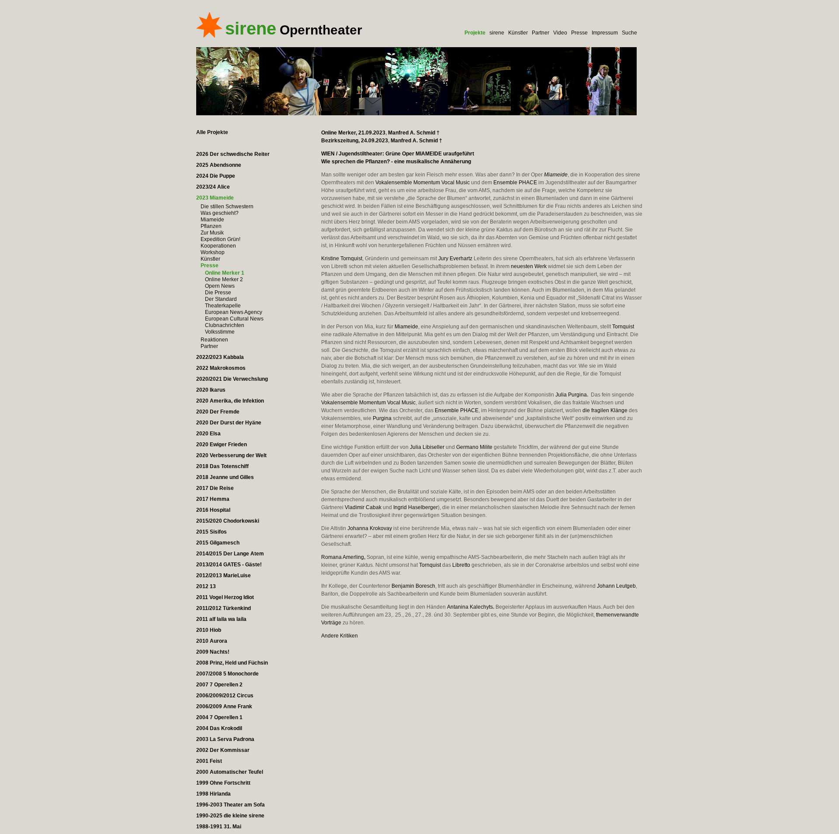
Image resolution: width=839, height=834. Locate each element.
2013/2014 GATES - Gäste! (229, 565)
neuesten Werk (529, 266)
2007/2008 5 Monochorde (227, 674)
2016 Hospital (213, 510)
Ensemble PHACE (515, 182)
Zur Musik (212, 233)
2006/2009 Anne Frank (224, 706)
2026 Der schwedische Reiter (233, 154)
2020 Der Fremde (217, 412)
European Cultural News (234, 319)
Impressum (605, 33)
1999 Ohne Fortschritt (223, 783)
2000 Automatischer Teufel (229, 772)
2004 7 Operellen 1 (219, 717)
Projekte (475, 33)
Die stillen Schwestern (227, 206)
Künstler (518, 33)
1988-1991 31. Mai (218, 827)
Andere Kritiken (339, 636)
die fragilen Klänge (605, 410)
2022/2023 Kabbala (220, 357)
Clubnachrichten (224, 325)
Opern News (220, 286)
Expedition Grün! (220, 239)
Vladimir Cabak (363, 507)
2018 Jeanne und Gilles (225, 477)
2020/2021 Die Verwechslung (232, 379)
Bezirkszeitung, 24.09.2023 (354, 141)
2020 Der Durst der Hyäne (228, 423)
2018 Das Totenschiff (222, 466)
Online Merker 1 (224, 273)
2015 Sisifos (211, 532)
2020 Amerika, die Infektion (230, 401)
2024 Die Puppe (215, 176)
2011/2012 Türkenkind (223, 608)
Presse (579, 33)
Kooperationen (218, 246)
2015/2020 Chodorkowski (227, 521)
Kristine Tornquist (341, 258)
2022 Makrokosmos (221, 368)
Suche (629, 33)
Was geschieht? (220, 213)
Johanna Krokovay (369, 528)
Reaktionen (214, 340)
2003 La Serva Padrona (225, 739)
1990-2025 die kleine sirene (230, 816)
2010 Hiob (208, 630)
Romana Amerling (342, 557)
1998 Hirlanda (213, 794)
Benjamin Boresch (413, 586)
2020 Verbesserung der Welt (231, 455)
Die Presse (218, 292)
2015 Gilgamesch (217, 543)
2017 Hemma (212, 499)
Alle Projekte (212, 132)
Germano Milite (474, 447)
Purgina (382, 418)
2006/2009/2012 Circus (224, 696)
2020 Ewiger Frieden (221, 444)
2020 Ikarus (210, 390)
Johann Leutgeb (616, 586)
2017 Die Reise (215, 488)
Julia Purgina (571, 395)
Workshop (213, 252)
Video (560, 33)
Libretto (461, 565)
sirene (496, 33)
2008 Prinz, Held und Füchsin (232, 663)
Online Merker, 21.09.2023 (353, 133)
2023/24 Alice (213, 187)
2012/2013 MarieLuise (223, 575)
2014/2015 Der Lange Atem (230, 554)
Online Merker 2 (224, 279)
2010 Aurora (211, 641)
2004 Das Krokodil (219, 728)
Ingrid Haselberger (415, 507)
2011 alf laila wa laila (221, 619)
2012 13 (206, 586)
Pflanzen (211, 226)
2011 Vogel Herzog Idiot (225, 597)
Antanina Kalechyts (470, 607)
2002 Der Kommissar (223, 750)
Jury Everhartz (455, 258)
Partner (540, 33)
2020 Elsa (208, 434)
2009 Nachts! (212, 652)
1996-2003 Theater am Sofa (230, 805)
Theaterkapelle (223, 306)
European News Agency (233, 312)
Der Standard (221, 299)
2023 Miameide (215, 198)
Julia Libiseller (427, 447)
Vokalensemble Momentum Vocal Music (422, 182)
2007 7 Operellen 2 (219, 685)
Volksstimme (220, 332)
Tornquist (623, 327)
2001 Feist (209, 761)
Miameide (212, 220)
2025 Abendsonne (218, 165)
